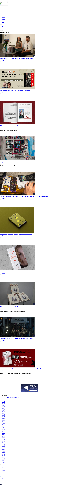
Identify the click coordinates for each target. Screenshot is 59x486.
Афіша (2, 370)
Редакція (3, 19)
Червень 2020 (3, 447)
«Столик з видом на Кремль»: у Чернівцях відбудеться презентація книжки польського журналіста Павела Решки (21, 368)
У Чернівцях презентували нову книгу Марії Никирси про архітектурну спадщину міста (16, 306)
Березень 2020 (3, 449)
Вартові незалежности (27, 16)
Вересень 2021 (3, 438)
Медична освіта (12, 16)
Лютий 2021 (3, 442)
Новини (3, 91)
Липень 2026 (3, 402)
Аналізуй (3, 10)
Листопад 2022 (3, 429)
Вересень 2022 (3, 430)
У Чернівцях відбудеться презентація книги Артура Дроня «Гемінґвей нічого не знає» (16, 234)
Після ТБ (31, 16)
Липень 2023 (3, 424)
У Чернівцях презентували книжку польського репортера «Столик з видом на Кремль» (16, 338)
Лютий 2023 (3, 427)
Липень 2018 (3, 461)
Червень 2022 (3, 432)
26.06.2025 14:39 (3, 273)
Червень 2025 (3, 410)
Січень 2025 (3, 413)
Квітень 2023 (3, 426)
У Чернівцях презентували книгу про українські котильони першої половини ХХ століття (17, 58)
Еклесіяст (34, 16)
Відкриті (8, 16)
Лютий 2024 (3, 420)
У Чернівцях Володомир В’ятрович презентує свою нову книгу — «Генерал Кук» (15, 90)
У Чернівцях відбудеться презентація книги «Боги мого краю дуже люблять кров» (15, 160)
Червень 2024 (3, 417)
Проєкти (3, 15)
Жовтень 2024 (3, 415)
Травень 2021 (3, 440)
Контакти (3, 17)
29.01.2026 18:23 (3, 198)
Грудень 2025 (3, 406)
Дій (2, 12)
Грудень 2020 (3, 443)
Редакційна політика (6, 20)
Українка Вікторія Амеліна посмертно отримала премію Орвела (12, 271)
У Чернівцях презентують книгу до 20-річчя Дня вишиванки (11, 125)
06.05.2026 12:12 (3, 127)
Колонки (11, 11)
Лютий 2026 (3, 405)
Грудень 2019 (3, 451)
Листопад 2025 (3, 407)
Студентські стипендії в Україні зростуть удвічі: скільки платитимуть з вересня (11, 397)
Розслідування (7, 11)
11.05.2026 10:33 (3, 92)
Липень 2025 (3, 409)
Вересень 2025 (3, 408)
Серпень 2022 (3, 431)
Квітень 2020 (3, 448)
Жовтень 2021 (3, 437)
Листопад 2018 (3, 459)
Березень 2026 (3, 404)
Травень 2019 (3, 455)
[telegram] (31, 473)
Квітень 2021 (3, 441)
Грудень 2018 (3, 458)
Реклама (3, 22)
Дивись (3, 7)
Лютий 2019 (3, 457)
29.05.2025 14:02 (3, 340)
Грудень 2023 (3, 421)
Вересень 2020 (3, 445)
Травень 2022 (3, 433)
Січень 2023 (3, 428)
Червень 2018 (3, 462)
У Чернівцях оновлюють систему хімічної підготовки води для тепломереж (10, 398)
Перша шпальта (3, 470)
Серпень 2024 (3, 416)
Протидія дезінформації (21, 16)
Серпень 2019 (3, 453)
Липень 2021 (3, 439)
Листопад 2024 (3, 414)
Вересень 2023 (3, 423)
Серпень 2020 (3, 446)
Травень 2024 (3, 418)
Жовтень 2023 (3, 422)
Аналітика (4, 11)
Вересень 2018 (3, 460)
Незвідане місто (5, 16)
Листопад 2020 (3, 444)
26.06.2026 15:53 (3, 60)
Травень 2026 (3, 403)
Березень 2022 (3, 434)
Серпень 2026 (3, 401)
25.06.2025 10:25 (3, 308)
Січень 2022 (3, 435)
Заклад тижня (16, 16)
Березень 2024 (3, 419)
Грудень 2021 (3, 436)
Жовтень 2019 (3, 452)
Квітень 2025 (3, 411)
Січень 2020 (3, 450)
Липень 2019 (3, 454)
